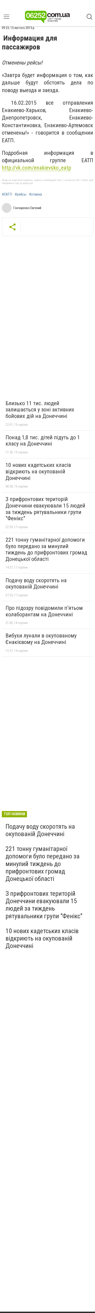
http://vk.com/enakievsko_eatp (36, 168)
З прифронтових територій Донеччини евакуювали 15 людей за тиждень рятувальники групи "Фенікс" (45, 509)
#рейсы (20, 194)
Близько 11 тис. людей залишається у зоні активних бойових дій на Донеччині (40, 409)
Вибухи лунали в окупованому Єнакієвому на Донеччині (41, 638)
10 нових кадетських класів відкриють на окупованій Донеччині (38, 471)
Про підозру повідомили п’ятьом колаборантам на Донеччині (44, 611)
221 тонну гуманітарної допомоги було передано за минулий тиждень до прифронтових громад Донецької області (46, 549)
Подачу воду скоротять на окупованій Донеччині (36, 583)
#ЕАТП (7, 194)
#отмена (35, 194)
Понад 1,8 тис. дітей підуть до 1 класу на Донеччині (43, 440)
